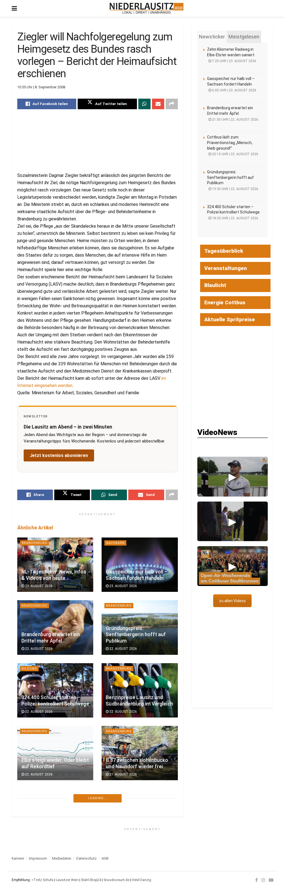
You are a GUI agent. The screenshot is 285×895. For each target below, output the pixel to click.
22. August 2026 (38, 649)
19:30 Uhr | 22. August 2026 (234, 189)
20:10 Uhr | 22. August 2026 (234, 154)
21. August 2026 (123, 774)
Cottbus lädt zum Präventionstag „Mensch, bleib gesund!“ (229, 142)
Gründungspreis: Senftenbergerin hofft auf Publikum (136, 635)
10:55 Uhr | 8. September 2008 (41, 87)
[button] (232, 476)
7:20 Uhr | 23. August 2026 (233, 61)
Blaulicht (215, 285)
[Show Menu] (14, 8)
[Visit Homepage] (146, 8)
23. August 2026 (38, 586)
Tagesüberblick (223, 251)
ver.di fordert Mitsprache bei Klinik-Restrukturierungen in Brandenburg (54, 823)
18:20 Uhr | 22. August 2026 (234, 218)
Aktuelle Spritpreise (229, 319)
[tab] (212, 37)
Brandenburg (34, 543)
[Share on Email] (158, 104)
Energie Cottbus (224, 302)
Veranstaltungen (225, 268)
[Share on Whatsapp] (144, 104)
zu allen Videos (232, 601)
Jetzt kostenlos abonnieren (59, 455)
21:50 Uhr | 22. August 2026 (234, 119)
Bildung (29, 668)
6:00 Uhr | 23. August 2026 (233, 90)
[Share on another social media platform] (172, 104)
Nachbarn (115, 543)
